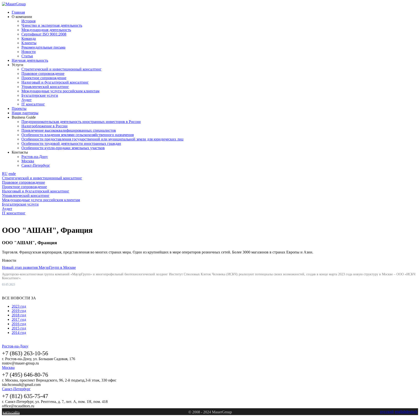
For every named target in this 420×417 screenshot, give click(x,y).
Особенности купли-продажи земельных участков (63, 148)
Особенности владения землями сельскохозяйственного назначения (77, 135)
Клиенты (28, 43)
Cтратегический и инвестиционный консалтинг (61, 69)
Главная (18, 12)
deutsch (411, 411)
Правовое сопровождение (42, 73)
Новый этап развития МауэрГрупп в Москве (39, 267)
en (10, 174)
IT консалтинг (33, 104)
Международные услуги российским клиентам (60, 91)
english (400, 411)
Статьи (27, 56)
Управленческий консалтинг (45, 87)
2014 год (19, 332)
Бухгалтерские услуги (39, 95)
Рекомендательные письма (43, 47)
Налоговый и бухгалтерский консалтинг (55, 82)
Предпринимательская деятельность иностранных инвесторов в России (81, 122)
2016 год (19, 324)
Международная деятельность (46, 30)
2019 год (19, 311)
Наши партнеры (25, 113)
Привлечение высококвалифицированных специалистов (68, 130)
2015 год (19, 328)
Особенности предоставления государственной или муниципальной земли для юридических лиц (102, 139)
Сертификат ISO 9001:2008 (43, 34)
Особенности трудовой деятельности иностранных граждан (71, 143)
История (28, 21)
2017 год (19, 319)
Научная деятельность (30, 60)
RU (5, 174)
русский (387, 411)
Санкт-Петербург (35, 165)
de (14, 174)
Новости (28, 52)
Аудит (26, 100)
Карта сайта (11, 412)
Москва (27, 161)
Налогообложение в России (44, 126)
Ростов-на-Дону (34, 157)
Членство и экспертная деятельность (51, 25)
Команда (28, 38)
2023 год (19, 306)
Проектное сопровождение (43, 78)
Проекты (19, 108)
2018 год (19, 315)
